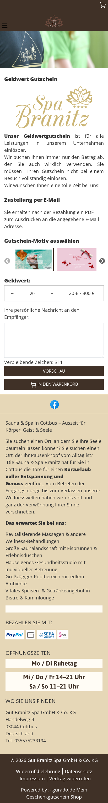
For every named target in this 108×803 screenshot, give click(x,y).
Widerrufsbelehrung (38, 771)
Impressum (32, 778)
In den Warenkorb (57, 384)
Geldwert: (17, 280)
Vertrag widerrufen (70, 778)
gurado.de (63, 790)
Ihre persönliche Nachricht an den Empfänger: (41, 313)
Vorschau (54, 371)
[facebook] (54, 404)
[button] (4, 25)
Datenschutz (78, 771)
